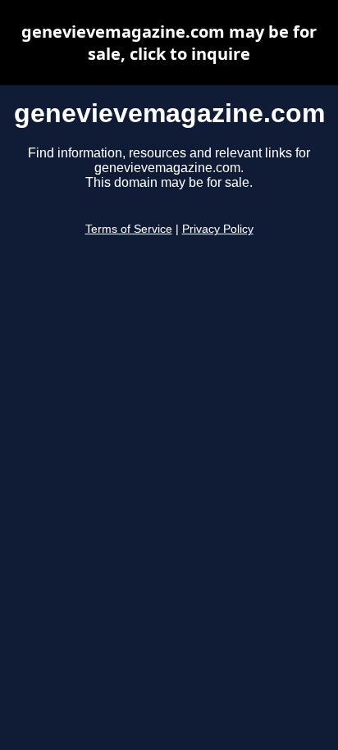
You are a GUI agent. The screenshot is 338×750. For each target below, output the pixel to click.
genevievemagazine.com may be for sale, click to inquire (169, 42)
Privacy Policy (218, 229)
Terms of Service (128, 229)
